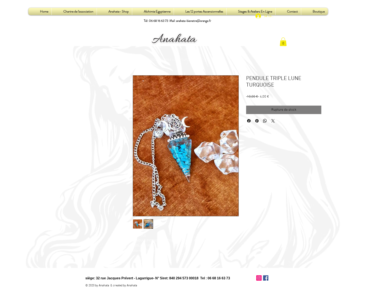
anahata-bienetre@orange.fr (193, 20)
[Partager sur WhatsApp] (265, 120)
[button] (283, 41)
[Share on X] (273, 120)
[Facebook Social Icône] (265, 278)
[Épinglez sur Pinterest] (256, 120)
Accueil (138, 60)
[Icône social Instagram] (259, 278)
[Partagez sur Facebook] (248, 120)
